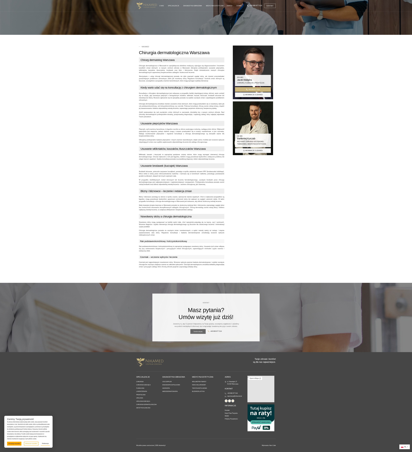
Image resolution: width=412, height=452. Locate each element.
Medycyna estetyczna (215, 6)
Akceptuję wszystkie (14, 443)
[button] (206, 303)
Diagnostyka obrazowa (192, 6)
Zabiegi (229, 6)
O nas (161, 6)
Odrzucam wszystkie (31, 443)
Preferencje (45, 443)
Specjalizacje (173, 6)
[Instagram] (229, 400)
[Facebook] (226, 400)
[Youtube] (232, 400)
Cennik (239, 6)
